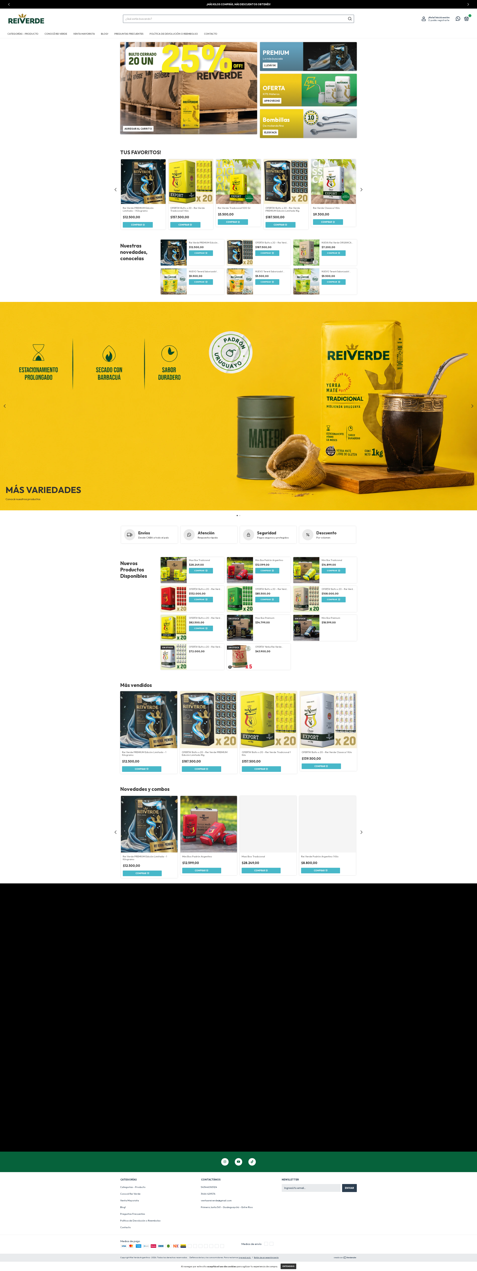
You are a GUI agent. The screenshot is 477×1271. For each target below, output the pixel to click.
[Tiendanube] (345, 1258)
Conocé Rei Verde (56, 33)
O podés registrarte (438, 20)
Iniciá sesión (442, 17)
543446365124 (209, 1187)
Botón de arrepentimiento (266, 1257)
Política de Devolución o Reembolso (174, 33)
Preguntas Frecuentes (128, 33)
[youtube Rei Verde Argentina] (238, 1162)
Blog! (104, 33)
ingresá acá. (245, 1257)
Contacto (210, 33)
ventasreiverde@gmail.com (216, 1200)
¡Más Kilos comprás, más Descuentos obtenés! (239, 4)
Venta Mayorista (84, 33)
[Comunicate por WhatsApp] (458, 19)
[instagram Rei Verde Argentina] (225, 1162)
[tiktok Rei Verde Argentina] (252, 1162)
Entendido (288, 1266)
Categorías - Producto (22, 33)
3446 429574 (208, 1193)
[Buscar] (350, 18)
